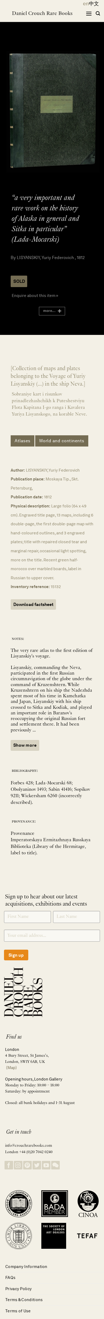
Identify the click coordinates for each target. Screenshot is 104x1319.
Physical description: (30, 505)
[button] (89, 13)
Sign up (16, 955)
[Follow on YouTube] (46, 1165)
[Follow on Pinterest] (27, 1165)
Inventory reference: (30, 586)
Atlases (22, 440)
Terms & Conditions (24, 1299)
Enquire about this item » (35, 295)
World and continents (61, 440)
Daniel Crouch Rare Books (42, 14)
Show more (25, 745)
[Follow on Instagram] (18, 1165)
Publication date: (27, 496)
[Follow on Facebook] (9, 1165)
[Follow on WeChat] (55, 1165)
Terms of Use (18, 1310)
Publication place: (28, 479)
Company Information (26, 1266)
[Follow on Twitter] (37, 1165)
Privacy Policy (18, 1288)
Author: (18, 470)
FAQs (10, 1277)
